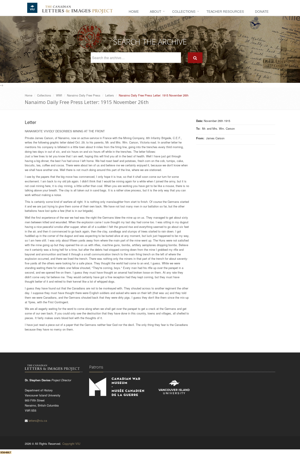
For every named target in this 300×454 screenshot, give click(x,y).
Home (134, 11)
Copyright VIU (71, 443)
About (155, 11)
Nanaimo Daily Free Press (83, 95)
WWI (59, 95)
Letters (109, 95)
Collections (183, 11)
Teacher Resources (225, 11)
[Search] (195, 57)
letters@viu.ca (38, 420)
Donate (262, 11)
